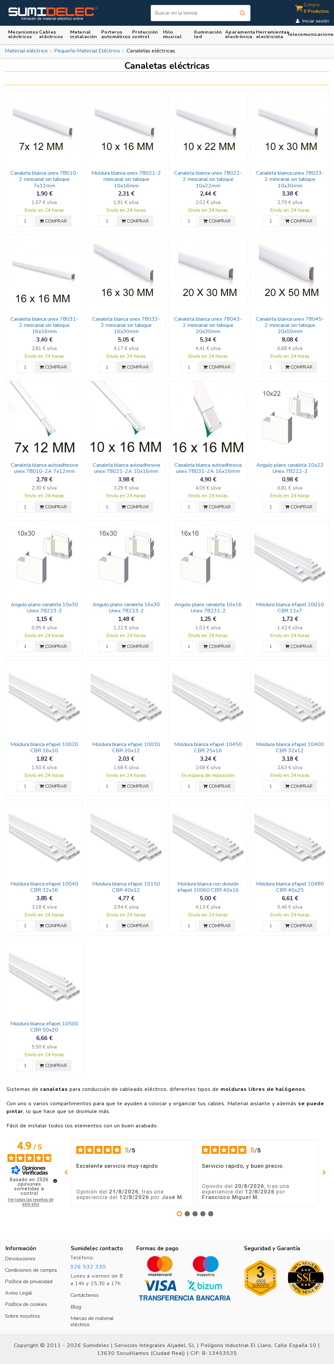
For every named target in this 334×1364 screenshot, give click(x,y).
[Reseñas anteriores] (65, 1173)
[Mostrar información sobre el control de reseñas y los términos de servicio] (55, 1180)
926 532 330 (88, 1266)
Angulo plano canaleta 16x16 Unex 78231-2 (208, 607)
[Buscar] (242, 13)
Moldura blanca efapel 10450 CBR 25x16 (208, 747)
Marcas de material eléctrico (92, 1321)
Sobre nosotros (22, 1316)
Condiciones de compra (31, 1270)
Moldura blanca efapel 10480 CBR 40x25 (290, 887)
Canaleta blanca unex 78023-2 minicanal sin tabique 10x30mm (290, 179)
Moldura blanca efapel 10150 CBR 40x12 (126, 887)
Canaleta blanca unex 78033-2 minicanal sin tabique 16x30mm (126, 325)
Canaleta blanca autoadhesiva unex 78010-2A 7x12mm (44, 468)
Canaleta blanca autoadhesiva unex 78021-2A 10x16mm (126, 468)
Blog (75, 1307)
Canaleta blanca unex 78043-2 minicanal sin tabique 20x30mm (208, 325)
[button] (83, 34)
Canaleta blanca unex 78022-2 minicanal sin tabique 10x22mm (208, 179)
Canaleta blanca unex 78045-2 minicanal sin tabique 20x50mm (290, 325)
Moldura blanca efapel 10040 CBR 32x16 (44, 887)
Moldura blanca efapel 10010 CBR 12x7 (290, 607)
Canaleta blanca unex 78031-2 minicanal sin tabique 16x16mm (44, 325)
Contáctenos (84, 1295)
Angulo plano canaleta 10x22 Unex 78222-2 (290, 468)
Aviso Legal (18, 1293)
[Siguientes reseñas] (323, 1173)
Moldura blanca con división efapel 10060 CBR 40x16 (208, 887)
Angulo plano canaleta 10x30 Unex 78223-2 (44, 607)
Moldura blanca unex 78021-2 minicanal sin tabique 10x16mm (126, 179)
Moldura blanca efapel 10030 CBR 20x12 (126, 747)
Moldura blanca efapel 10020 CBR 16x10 (44, 747)
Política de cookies (26, 1304)
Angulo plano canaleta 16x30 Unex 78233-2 (126, 607)
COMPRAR (55, 221)
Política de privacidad (29, 1281)
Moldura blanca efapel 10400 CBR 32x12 (290, 747)
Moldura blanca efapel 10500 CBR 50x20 (44, 1027)
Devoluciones (20, 1258)
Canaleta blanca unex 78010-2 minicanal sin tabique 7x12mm (44, 179)
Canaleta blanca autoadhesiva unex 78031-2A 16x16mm (208, 468)
